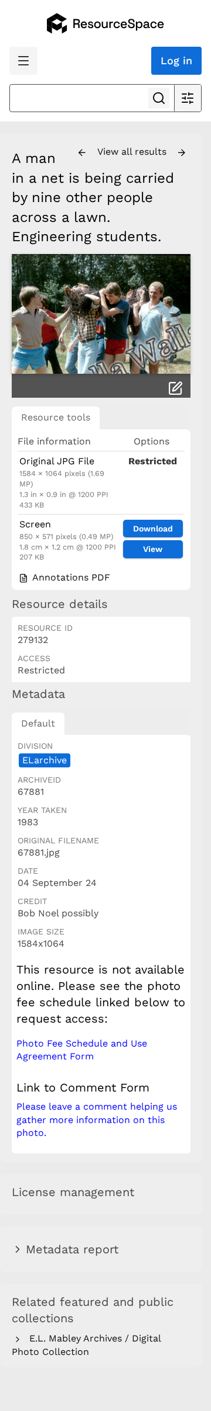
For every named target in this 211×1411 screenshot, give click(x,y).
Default (38, 723)
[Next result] (181, 153)
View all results (133, 151)
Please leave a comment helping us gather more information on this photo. (96, 1119)
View (152, 549)
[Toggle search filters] (187, 98)
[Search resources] (158, 98)
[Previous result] (82, 153)
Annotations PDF (69, 577)
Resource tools (55, 417)
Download (153, 528)
